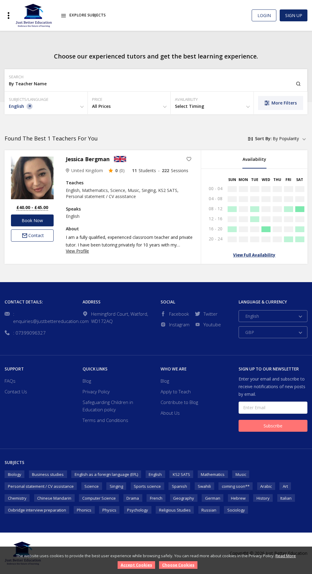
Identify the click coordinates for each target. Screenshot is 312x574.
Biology (14, 474)
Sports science (147, 486)
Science (91, 486)
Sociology (236, 510)
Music (241, 474)
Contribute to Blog (179, 402)
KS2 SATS (181, 474)
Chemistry (17, 498)
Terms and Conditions (105, 420)
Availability (254, 159)
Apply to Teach (176, 391)
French (156, 498)
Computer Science (99, 498)
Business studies (48, 474)
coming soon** (236, 486)
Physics (109, 510)
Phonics (84, 510)
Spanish (179, 486)
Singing (116, 486)
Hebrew (238, 498)
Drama (132, 498)
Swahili (204, 486)
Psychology (137, 510)
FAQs (10, 381)
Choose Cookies (178, 565)
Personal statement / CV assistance (41, 486)
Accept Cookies (136, 565)
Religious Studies (175, 510)
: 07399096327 (29, 333)
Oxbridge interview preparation (37, 510)
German (212, 498)
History (263, 498)
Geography (183, 498)
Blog (87, 381)
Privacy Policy (96, 391)
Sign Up (293, 15)
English (155, 474)
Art (285, 486)
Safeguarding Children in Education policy (108, 406)
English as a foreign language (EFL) (106, 474)
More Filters (284, 103)
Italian (286, 498)
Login (264, 15)
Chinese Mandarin (54, 498)
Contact (36, 235)
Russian (208, 510)
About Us (170, 413)
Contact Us (16, 391)
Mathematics (213, 474)
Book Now (32, 220)
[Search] (298, 83)
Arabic (266, 486)
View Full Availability (254, 255)
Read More (285, 555)
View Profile (77, 251)
